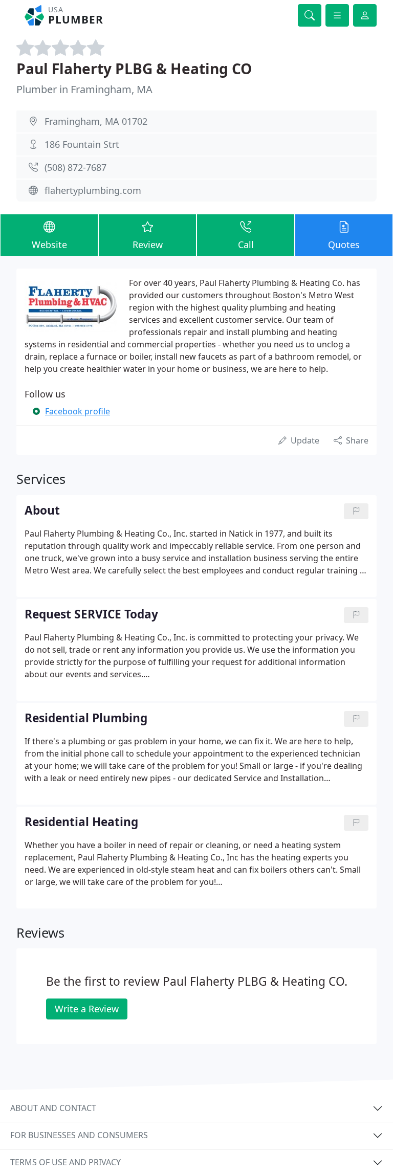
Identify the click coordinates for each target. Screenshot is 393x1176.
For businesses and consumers (79, 1135)
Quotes (344, 244)
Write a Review (87, 1009)
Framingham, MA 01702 (96, 121)
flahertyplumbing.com (93, 190)
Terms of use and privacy (65, 1162)
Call (246, 244)
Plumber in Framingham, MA (84, 89)
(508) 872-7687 (75, 167)
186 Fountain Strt (82, 144)
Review (148, 244)
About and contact (53, 1108)
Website (49, 244)
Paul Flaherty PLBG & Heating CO (134, 68)
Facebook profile (77, 411)
